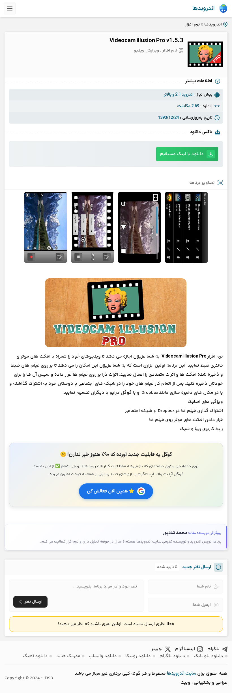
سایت (190, 673)
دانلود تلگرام (172, 656)
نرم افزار (192, 24)
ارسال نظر (33, 602)
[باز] (10, 8)
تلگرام (213, 649)
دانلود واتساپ (103, 656)
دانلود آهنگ (35, 656)
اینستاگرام (185, 649)
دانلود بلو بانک (208, 656)
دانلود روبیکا (138, 656)
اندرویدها (203, 8)
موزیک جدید (68, 656)
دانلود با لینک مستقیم (182, 154)
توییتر (157, 649)
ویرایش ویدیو (146, 50)
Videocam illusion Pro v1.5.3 (146, 40)
